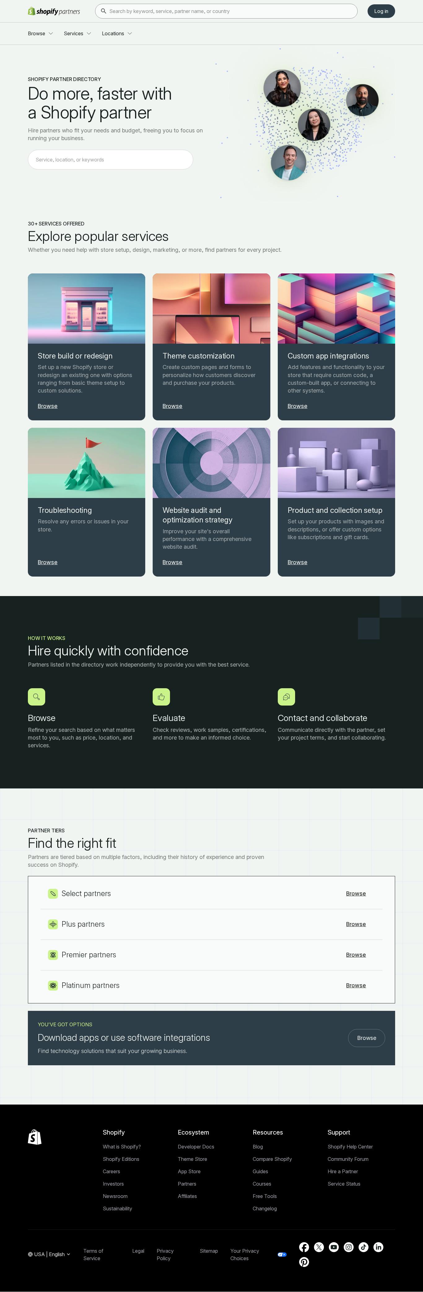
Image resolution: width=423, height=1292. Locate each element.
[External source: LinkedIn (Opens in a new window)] (378, 1247)
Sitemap (209, 1251)
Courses (262, 1184)
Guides (260, 1171)
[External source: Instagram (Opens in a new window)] (349, 1247)
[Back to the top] (34, 1137)
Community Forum (348, 1159)
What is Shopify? (122, 1147)
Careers (111, 1171)
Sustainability (117, 1208)
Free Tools (265, 1196)
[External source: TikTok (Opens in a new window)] (363, 1247)
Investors (113, 1184)
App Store (189, 1171)
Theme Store (192, 1159)
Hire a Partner (343, 1171)
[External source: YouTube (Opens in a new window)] (334, 1247)
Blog (258, 1147)
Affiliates (187, 1196)
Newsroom (115, 1196)
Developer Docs (196, 1147)
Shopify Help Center (350, 1147)
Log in (381, 11)
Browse (366, 1038)
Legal (138, 1251)
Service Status (344, 1184)
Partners (187, 1184)
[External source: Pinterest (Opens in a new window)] (304, 1262)
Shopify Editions (121, 1159)
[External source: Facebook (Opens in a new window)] (304, 1247)
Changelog (265, 1208)
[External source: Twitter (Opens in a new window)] (319, 1247)
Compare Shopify (272, 1159)
